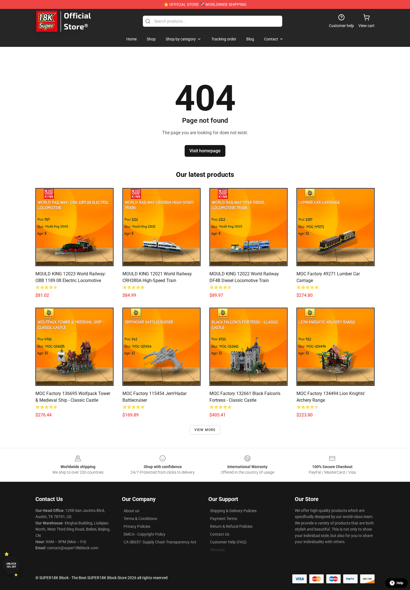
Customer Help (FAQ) (228, 542)
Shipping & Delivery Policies (233, 511)
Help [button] (400, 583)
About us (131, 511)
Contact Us (219, 534)
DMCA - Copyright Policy (144, 534)
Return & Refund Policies (231, 526)
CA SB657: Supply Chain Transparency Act (160, 542)
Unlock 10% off (11, 565)
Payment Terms (223, 518)
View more (205, 430)
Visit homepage (205, 150)
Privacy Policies (137, 526)
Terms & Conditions (140, 518)
